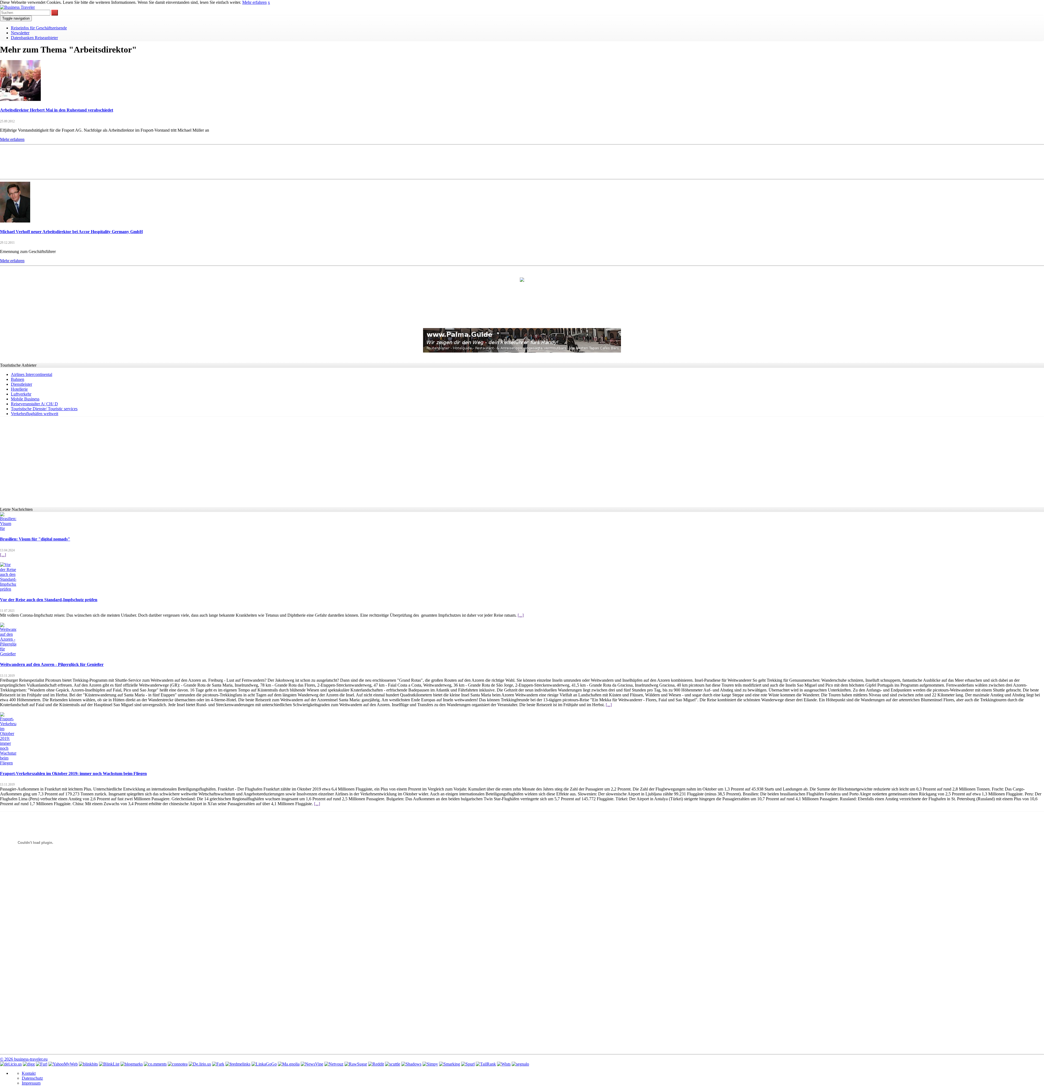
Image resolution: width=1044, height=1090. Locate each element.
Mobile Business (25, 399)
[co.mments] (155, 1064)
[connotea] (178, 1064)
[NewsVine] (312, 1064)
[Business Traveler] (17, 7)
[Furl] (41, 1064)
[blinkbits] (88, 1064)
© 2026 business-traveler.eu (24, 1059)
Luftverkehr (21, 394)
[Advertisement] (522, 161)
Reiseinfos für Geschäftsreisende (39, 28)
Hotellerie (19, 389)
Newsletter (20, 32)
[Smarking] (449, 1064)
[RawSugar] (355, 1064)
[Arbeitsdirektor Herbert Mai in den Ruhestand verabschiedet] (20, 99)
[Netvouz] (333, 1064)
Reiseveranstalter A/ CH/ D (34, 404)
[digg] (29, 1064)
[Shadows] (411, 1064)
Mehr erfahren (254, 2)
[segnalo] (520, 1064)
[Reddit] (376, 1064)
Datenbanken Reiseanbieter (34, 37)
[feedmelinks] (237, 1064)
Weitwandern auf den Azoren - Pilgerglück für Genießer (52, 664)
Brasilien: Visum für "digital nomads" (35, 539)
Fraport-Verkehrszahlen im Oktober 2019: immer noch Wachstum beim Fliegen (73, 773)
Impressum (31, 1083)
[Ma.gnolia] (289, 1064)
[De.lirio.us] (200, 1064)
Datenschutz (32, 1078)
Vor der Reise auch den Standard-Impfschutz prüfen (48, 599)
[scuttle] (392, 1064)
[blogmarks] (131, 1064)
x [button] (269, 2)
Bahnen (17, 379)
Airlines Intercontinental (31, 374)
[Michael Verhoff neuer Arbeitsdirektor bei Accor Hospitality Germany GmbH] (15, 221)
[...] (3, 554)
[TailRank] (486, 1064)
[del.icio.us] (11, 1064)
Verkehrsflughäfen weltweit (34, 413)
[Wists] (504, 1064)
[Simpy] (430, 1064)
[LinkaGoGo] (264, 1064)
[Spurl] (468, 1064)
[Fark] (218, 1064)
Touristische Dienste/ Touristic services (44, 408)
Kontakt (29, 1073)
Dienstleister (21, 384)
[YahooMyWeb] (63, 1064)
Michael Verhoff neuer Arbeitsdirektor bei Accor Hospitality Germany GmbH (71, 231)
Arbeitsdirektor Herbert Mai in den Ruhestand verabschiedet (56, 110)
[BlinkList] (109, 1064)
